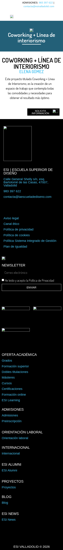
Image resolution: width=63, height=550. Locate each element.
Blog (5, 502)
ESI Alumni (9, 470)
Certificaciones (12, 389)
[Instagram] (31, 538)
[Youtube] (41, 538)
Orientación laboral (15, 438)
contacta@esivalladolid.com (38, 6)
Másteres (8, 377)
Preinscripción (12, 421)
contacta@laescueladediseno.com (27, 197)
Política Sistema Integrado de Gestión (30, 241)
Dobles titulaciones (15, 372)
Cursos (7, 383)
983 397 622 (46, 2)
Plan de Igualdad (15, 246)
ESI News (9, 519)
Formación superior (15, 366)
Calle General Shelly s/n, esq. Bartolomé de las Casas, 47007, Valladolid (26, 182)
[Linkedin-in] (51, 538)
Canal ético (11, 224)
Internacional (11, 453)
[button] (36, 16)
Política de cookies (17, 235)
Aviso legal (11, 218)
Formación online (14, 394)
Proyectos (9, 487)
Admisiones (10, 415)
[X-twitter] (21, 538)
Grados (7, 360)
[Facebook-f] (11, 538)
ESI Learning (11, 400)
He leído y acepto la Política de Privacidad (29, 280)
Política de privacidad (18, 229)
